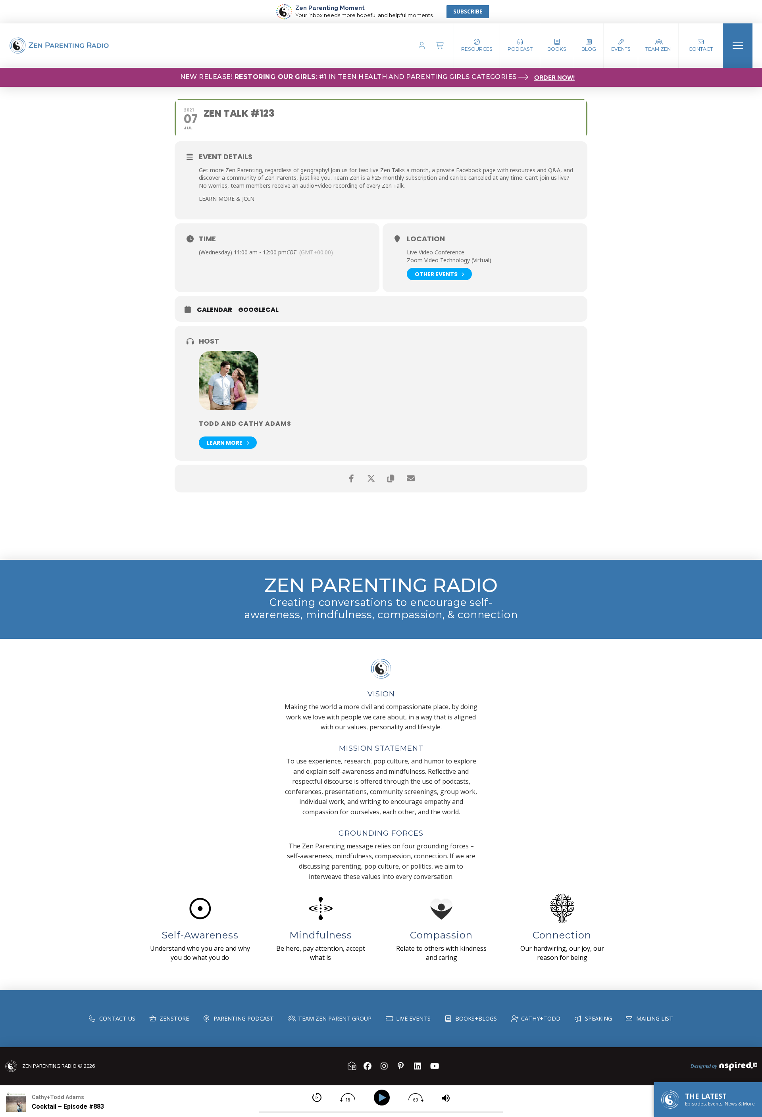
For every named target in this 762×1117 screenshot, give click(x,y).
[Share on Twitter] (371, 478)
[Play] (383, 1098)
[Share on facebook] (351, 478)
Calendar (214, 310)
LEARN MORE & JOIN (226, 198)
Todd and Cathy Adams (245, 423)
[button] (520, 45)
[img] (316, 1097)
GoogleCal (258, 310)
